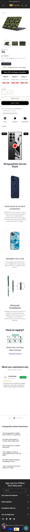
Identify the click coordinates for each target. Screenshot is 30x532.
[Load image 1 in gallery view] (7, 43)
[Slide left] (2, 44)
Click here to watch (15, 354)
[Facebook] (6, 518)
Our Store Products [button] (10, 495)
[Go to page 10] (21, 418)
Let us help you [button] (8, 515)
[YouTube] (10, 518)
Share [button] (4, 126)
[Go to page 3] (11, 418)
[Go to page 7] (17, 418)
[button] (3, 5)
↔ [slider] (15, 146)
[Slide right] (28, 44)
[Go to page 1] (8, 418)
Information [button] (7, 502)
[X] (14, 518)
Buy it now (15, 103)
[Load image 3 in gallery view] (22, 43)
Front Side (6, 64)
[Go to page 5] (14, 418)
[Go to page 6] (15, 418)
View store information (10, 113)
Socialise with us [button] (8, 508)
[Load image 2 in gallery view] (15, 43)
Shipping (11, 58)
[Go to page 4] (12, 418)
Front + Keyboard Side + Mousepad (14, 67)
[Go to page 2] (9, 418)
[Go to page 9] (20, 418)
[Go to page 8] (18, 418)
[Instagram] (3, 518)
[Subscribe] (25, 491)
